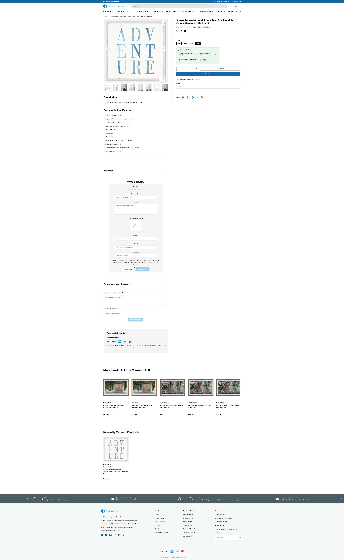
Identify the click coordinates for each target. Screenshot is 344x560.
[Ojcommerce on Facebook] (102, 534)
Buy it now (208, 74)
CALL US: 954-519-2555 (223, 518)
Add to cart (220, 69)
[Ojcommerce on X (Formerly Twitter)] (123, 534)
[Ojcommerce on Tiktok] (115, 534)
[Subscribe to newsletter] (239, 537)
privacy (137, 264)
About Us (158, 514)
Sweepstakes (187, 536)
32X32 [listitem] (185, 43)
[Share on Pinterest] (193, 97)
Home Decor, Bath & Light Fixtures (117, 16)
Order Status (187, 522)
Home (105, 16)
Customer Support (221, 514)
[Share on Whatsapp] (188, 97)
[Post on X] (198, 97)
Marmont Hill (180, 27)
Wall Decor (136, 16)
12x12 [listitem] (198, 43)
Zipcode (178, 83)
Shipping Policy (188, 525)
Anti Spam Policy (160, 522)
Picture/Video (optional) (136, 218)
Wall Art (143, 16)
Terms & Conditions (189, 532)
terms (156, 262)
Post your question (135, 319)
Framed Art (149, 16)
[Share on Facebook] (183, 97)
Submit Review (142, 269)
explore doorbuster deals (221, 1)
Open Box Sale (188, 514)
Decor (129, 16)
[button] (129, 189)
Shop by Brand (188, 518)
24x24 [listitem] (191, 43)
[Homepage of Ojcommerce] (113, 6)
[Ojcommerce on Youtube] (106, 534)
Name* (135, 235)
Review (135, 202)
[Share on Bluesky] (202, 97)
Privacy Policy (159, 518)
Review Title (135, 194)
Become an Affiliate (161, 532)
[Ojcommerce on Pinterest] (119, 534)
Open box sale (236, 1)
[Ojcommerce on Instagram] (110, 534)
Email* (136, 244)
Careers (157, 525)
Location (136, 252)
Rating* (135, 186)
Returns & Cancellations (191, 529)
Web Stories (159, 529)
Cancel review (128, 269)
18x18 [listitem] (179, 43)
